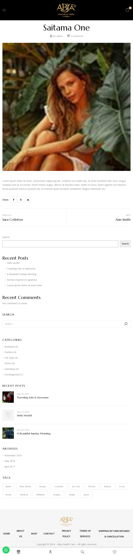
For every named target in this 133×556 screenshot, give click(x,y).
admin (59, 36)
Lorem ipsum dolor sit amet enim (24, 285)
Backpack (10, 346)
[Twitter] (21, 199)
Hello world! (13, 262)
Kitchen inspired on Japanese (22, 279)
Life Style (9, 357)
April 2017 (10, 466)
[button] (127, 9)
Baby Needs (25, 486)
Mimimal (40, 494)
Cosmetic (59, 486)
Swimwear (10, 369)
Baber (8, 486)
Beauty (43, 486)
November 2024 (13, 455)
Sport (86, 494)
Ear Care (76, 486)
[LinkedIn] (28, 199)
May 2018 (10, 460)
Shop (34, 533)
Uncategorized (12, 374)
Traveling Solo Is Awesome (21, 268)
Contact (49, 533)
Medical (24, 494)
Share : (6, 199)
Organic (57, 494)
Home (6, 533)
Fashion (9, 352)
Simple (72, 494)
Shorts (8, 363)
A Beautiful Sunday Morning (21, 274)
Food (122, 486)
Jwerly (9, 494)
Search (6, 237)
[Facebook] (13, 199)
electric (92, 486)
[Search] (126, 324)
